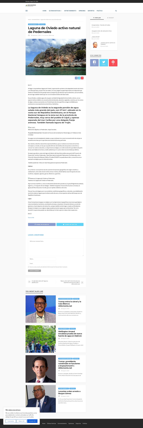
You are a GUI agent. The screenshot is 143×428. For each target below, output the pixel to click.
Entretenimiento (70, 10)
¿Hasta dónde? (96, 36)
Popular (97, 18)
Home (44, 10)
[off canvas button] (27, 11)
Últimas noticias (54, 10)
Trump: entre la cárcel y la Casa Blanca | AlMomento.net (69, 304)
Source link (31, 217)
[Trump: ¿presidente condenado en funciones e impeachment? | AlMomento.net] (41, 369)
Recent (111, 18)
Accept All (32, 421)
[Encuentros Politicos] (31, 5)
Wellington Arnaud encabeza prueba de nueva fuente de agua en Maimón (70, 333)
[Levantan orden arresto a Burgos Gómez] (41, 399)
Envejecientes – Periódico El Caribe (101, 25)
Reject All (21, 421)
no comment (46, 35)
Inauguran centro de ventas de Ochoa (101, 31)
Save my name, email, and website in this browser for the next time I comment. (48, 266)
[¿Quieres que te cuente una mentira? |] (95, 45)
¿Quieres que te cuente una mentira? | (108, 43)
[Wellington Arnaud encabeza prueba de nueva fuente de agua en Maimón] (41, 339)
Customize (11, 421)
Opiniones (82, 10)
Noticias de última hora (65, 298)
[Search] (116, 11)
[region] (21, 416)
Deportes (91, 10)
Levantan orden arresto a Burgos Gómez (69, 392)
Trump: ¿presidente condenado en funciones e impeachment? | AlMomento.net (69, 364)
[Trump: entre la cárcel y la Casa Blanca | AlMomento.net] (41, 309)
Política (99, 10)
